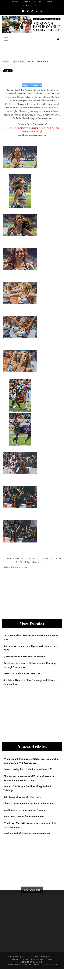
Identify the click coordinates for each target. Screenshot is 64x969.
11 (38, 558)
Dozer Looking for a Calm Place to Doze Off (27, 769)
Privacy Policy (17, 959)
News (49, 1)
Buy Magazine (40, 957)
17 (47, 558)
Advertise (26, 1)
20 (59, 558)
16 (43, 558)
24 (28, 562)
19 (55, 558)
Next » (35, 562)
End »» (45, 562)
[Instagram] (36, 11)
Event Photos (19, 62)
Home (15, 1)
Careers (40, 959)
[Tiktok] (32, 11)
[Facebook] (23, 11)
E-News (38, 5)
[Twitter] (27, 11)
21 (17, 562)
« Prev (16, 558)
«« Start (7, 558)
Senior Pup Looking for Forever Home (23, 816)
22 (21, 562)
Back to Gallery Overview (16, 566)
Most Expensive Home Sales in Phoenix (24, 656)
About (17, 957)
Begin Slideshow (32, 85)
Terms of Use (29, 959)
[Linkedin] (41, 11)
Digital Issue (26, 957)
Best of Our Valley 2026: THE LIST (21, 673)
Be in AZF (27, 5)
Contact (38, 1)
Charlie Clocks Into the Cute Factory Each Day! (28, 803)
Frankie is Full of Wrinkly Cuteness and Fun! (26, 833)
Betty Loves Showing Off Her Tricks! (22, 797)
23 (24, 562)
